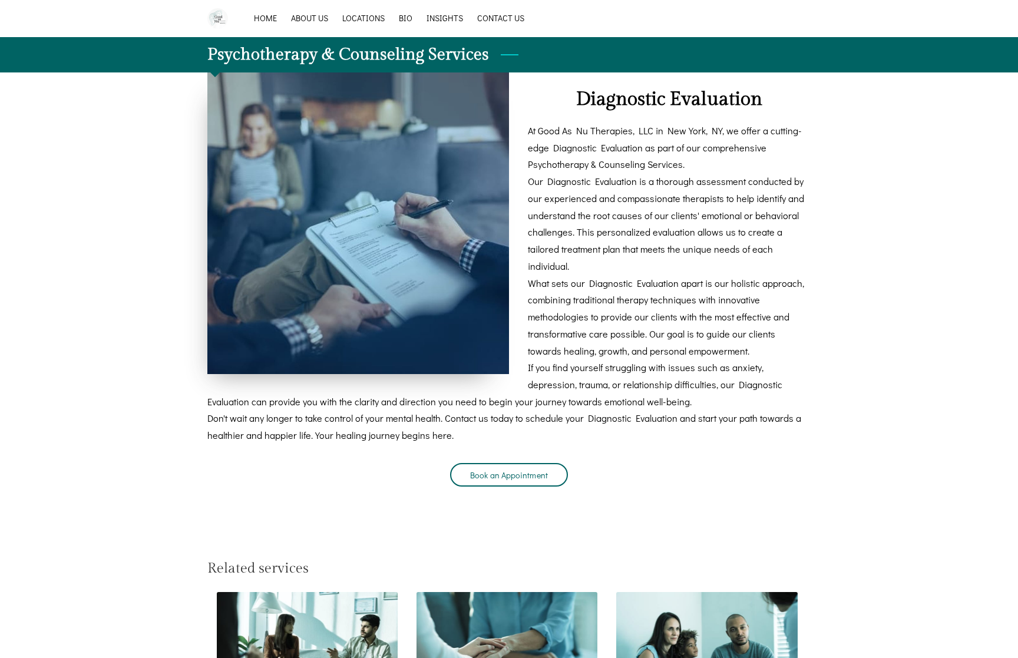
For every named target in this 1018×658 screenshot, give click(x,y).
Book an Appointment (509, 475)
